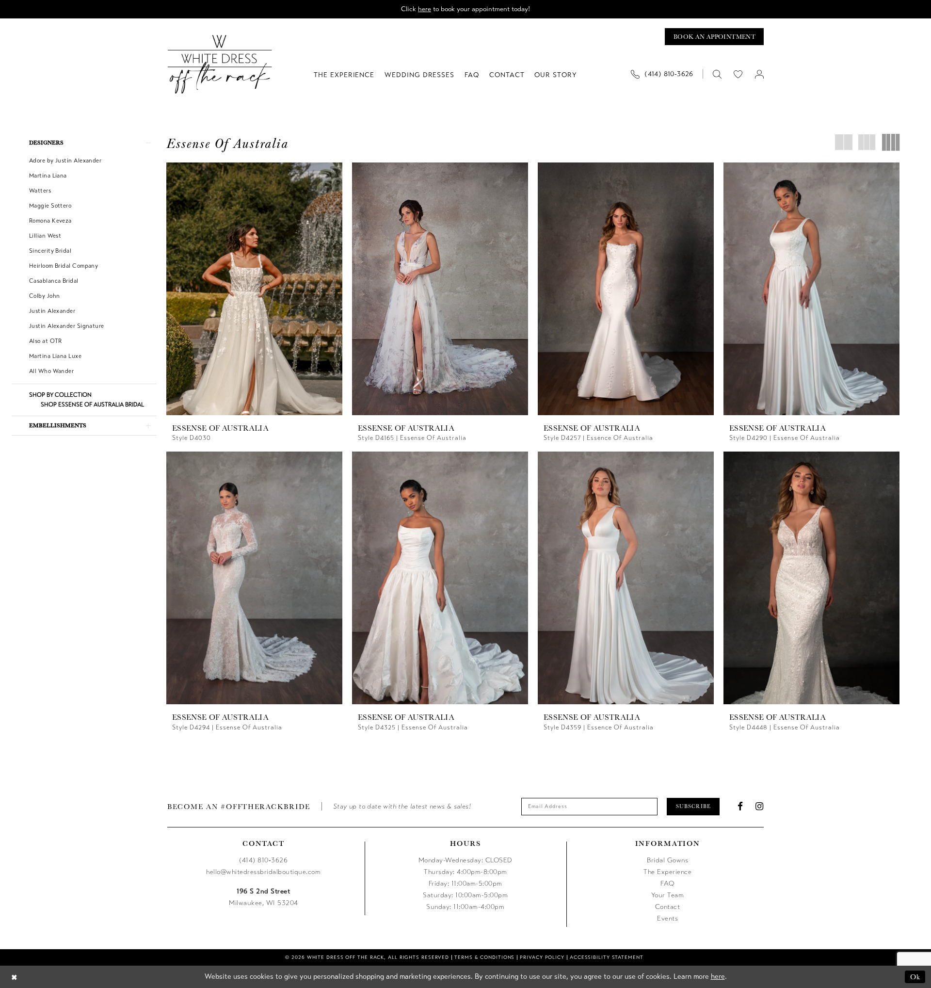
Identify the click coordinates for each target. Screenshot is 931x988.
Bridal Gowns (667, 860)
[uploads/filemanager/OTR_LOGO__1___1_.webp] (220, 64)
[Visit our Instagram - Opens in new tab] (759, 806)
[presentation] (254, 288)
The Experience (667, 872)
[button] (759, 74)
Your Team (667, 895)
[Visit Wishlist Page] (738, 74)
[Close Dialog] (14, 976)
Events (667, 918)
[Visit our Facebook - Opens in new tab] (740, 806)
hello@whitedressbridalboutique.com (263, 872)
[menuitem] (665, 74)
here (424, 9)
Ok (915, 976)
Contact (667, 907)
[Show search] (716, 74)
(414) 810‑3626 (263, 860)
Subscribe (693, 806)
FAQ (667, 883)
